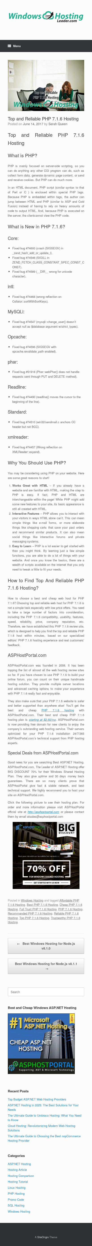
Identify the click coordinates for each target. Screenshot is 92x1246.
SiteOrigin (43, 1237)
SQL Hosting (16, 1205)
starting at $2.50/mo (42, 719)
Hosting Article (17, 1170)
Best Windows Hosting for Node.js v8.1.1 (46, 966)
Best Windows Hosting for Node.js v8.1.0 (46, 945)
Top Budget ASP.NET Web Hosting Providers (37, 1099)
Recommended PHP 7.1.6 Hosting (30, 913)
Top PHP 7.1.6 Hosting (34, 918)
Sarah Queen (57, 124)
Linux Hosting (16, 1187)
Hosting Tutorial (18, 1181)
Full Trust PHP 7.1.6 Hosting (37, 909)
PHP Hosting (16, 1193)
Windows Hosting (32, 900)
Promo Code (16, 1199)
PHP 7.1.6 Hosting (70, 909)
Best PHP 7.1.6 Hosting (42, 904)
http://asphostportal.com (43, 812)
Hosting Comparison (21, 1176)
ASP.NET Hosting (19, 1164)
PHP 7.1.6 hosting (58, 710)
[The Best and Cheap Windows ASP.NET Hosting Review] (46, 16)
